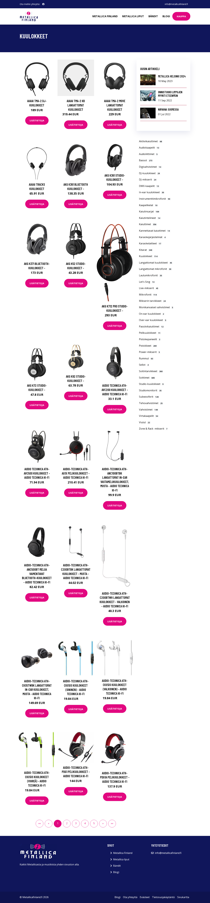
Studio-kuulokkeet (151, 384)
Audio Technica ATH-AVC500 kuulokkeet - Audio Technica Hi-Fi (37, 473)
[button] (103, 823)
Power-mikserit (149, 352)
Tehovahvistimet (150, 403)
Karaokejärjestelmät (152, 237)
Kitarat (145, 250)
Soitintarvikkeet (150, 371)
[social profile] (43, 4)
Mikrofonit (148, 294)
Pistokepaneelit (149, 339)
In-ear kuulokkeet (151, 192)
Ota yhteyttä (130, 897)
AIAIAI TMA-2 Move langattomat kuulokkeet (114, 105)
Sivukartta (183, 897)
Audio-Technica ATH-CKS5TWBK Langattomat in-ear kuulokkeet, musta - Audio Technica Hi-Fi (37, 689)
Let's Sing (146, 281)
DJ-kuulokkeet (149, 173)
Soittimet (147, 377)
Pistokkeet (148, 345)
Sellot (144, 364)
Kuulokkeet (148, 256)
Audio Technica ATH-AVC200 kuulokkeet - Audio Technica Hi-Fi (115, 389)
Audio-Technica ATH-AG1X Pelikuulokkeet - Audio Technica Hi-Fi (76, 473)
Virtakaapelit (148, 416)
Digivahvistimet (150, 166)
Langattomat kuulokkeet (155, 262)
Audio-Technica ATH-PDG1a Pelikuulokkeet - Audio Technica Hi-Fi (114, 777)
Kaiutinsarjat (149, 211)
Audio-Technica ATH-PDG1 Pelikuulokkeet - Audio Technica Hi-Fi (76, 772)
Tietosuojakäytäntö (163, 897)
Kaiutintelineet (149, 218)
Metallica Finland (105, 16)
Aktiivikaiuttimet (150, 141)
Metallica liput (133, 16)
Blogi (166, 16)
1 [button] (57, 823)
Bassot (145, 160)
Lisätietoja (37, 120)
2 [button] (66, 823)
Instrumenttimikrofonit (154, 198)
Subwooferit (148, 396)
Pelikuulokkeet (149, 332)
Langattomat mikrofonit (155, 269)
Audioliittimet (148, 154)
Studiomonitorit (150, 390)
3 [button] (76, 823)
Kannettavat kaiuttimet (154, 230)
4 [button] (85, 823)
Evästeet (145, 897)
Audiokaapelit (149, 147)
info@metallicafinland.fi (176, 4)
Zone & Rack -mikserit (153, 428)
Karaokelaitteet (150, 243)
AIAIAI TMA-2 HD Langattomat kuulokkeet (76, 105)
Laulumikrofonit (150, 275)
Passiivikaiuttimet (151, 326)
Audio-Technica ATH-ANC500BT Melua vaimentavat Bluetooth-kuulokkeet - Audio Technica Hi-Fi (37, 573)
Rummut (146, 358)
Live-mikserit (148, 288)
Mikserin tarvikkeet (152, 301)
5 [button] (94, 823)
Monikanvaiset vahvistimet (156, 307)
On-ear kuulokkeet (151, 313)
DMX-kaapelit (149, 186)
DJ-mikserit (147, 179)
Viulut (144, 422)
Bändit (153, 16)
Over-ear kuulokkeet (152, 320)
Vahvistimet (148, 409)
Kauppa (181, 16)
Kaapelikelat (148, 205)
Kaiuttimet (147, 224)
